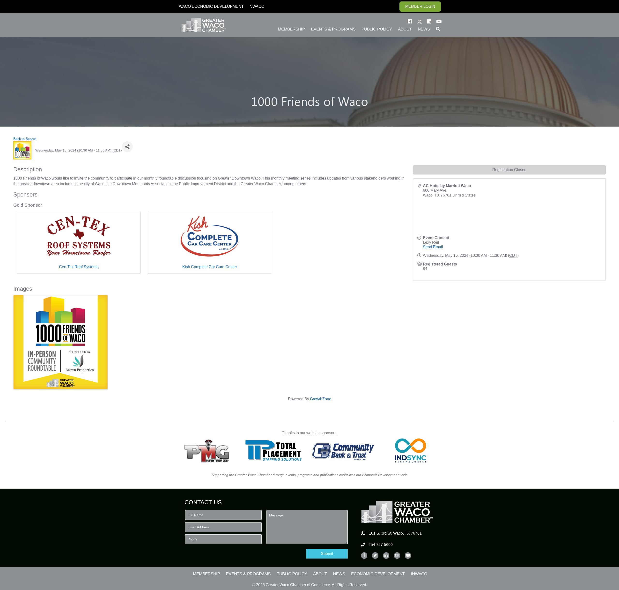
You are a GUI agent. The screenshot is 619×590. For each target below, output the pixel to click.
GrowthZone (320, 399)
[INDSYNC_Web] (411, 450)
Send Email (433, 247)
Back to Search (25, 139)
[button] (409, 21)
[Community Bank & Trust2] (343, 450)
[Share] (127, 146)
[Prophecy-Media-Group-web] (208, 450)
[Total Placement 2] (276, 450)
